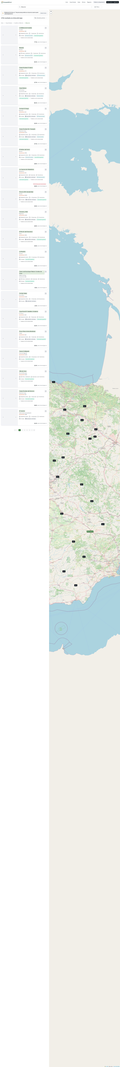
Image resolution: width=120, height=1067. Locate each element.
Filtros (97, 7)
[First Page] (15, 430)
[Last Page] (34, 430)
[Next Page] (32, 430)
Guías (79, 2)
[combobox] (54, 7)
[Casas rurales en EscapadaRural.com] (6, 2)
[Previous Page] (17, 430)
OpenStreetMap (117, 1066)
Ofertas (83, 2)
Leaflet (106, 1066)
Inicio (67, 2)
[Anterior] (3, 35)
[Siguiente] (16, 35)
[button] (54, 382)
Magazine (89, 2)
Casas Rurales (73, 2)
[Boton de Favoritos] (46, 28)
